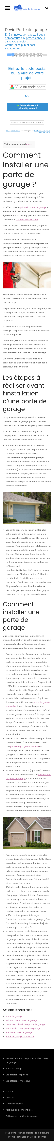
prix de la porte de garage (33, 207)
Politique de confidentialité (19, 1109)
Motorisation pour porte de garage (23, 1028)
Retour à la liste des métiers (28, 122)
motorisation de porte (27, 219)
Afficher (29, 144)
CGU (8, 131)
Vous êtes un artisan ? (44, 131)
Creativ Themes (38, 1136)
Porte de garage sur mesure (20, 1036)
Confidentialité (15, 131)
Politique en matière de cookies (21, 1116)
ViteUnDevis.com (40, 131)
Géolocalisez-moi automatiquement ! (28, 107)
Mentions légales (14, 1103)
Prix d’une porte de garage (19, 1032)
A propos (10, 1091)
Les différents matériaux (18, 1080)
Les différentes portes (17, 1074)
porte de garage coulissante (24, 746)
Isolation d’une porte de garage (21, 1020)
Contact (10, 1097)
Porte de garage (14, 1016)
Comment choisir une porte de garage (25, 1024)
